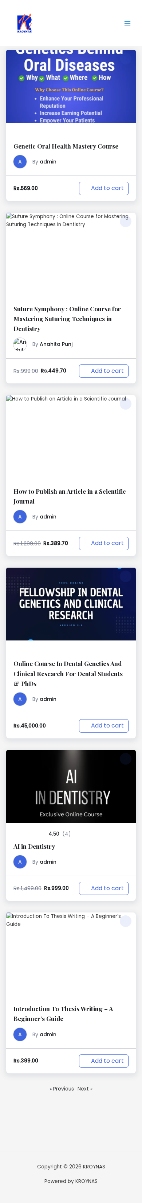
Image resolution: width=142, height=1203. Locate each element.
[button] (125, 58)
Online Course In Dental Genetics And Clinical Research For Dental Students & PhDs (68, 673)
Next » (85, 1088)
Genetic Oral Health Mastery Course (65, 146)
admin (48, 161)
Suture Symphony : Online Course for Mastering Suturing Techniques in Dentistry (67, 318)
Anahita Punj (56, 344)
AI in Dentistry (34, 846)
